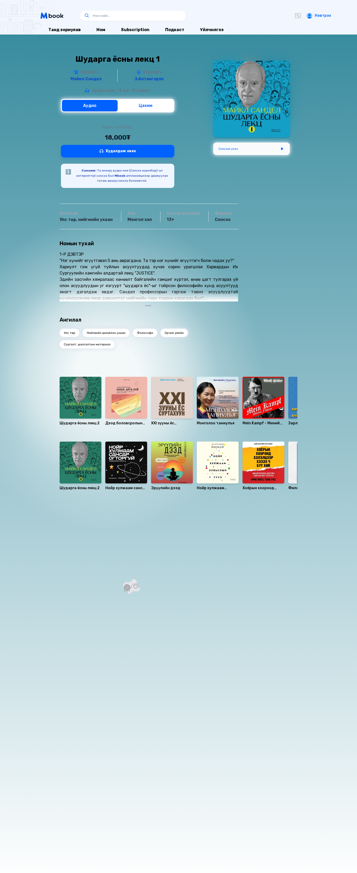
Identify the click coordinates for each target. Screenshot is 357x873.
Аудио (89, 105)
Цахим (145, 105)
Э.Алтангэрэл (149, 78)
